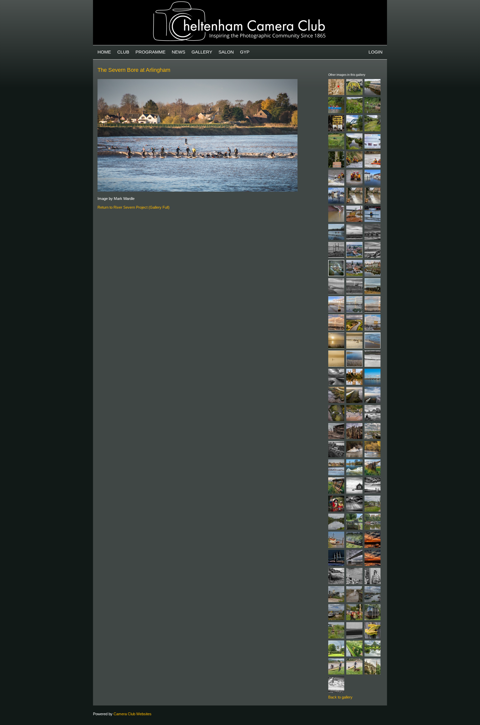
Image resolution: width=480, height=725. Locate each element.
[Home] (240, 2)
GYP (245, 52)
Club (123, 52)
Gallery (202, 52)
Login (375, 52)
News (178, 52)
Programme (151, 52)
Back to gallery (340, 697)
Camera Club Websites (133, 714)
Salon (226, 52)
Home (104, 52)
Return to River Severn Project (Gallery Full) (134, 207)
